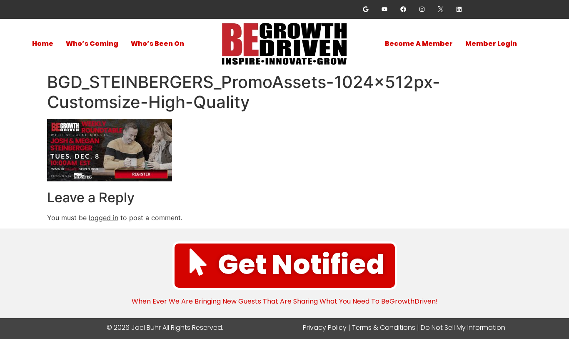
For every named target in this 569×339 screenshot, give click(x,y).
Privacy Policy (325, 327)
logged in (103, 217)
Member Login (491, 43)
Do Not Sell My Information (463, 327)
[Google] (366, 9)
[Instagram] (421, 9)
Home (42, 43)
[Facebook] (403, 9)
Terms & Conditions (383, 327)
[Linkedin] (459, 9)
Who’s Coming (92, 43)
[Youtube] (384, 9)
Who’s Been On (157, 43)
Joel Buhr (145, 327)
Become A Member (419, 43)
